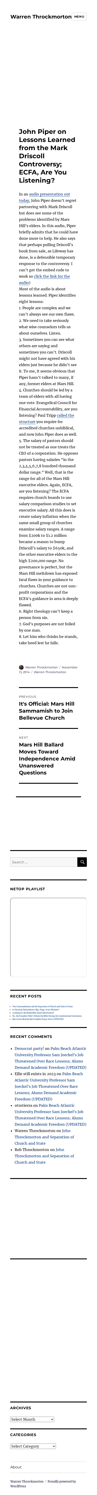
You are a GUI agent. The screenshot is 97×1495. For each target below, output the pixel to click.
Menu (79, 16)
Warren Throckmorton (41, 17)
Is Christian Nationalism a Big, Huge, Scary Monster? (35, 1010)
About (16, 1467)
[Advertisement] (45, 74)
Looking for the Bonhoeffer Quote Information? (33, 1013)
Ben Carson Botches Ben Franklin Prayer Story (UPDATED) (38, 1019)
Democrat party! (29, 1048)
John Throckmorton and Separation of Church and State (44, 1137)
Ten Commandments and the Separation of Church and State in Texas (42, 1006)
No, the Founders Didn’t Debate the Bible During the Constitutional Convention (47, 1016)
